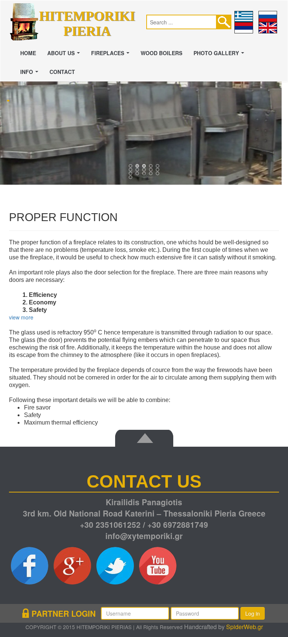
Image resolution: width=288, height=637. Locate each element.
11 (138, 174)
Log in (252, 613)
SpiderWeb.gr (244, 626)
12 (145, 174)
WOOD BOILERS (161, 53)
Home (28, 53)
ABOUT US (65, 55)
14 (158, 174)
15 (131, 178)
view (14, 317)
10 (131, 174)
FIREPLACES (111, 55)
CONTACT (62, 71)
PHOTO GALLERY (220, 55)
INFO (30, 74)
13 (151, 174)
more (27, 317)
